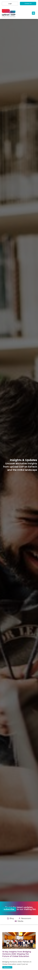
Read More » (7, 967)
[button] (33, 13)
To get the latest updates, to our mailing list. (20, 908)
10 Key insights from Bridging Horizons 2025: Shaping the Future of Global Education (16, 954)
